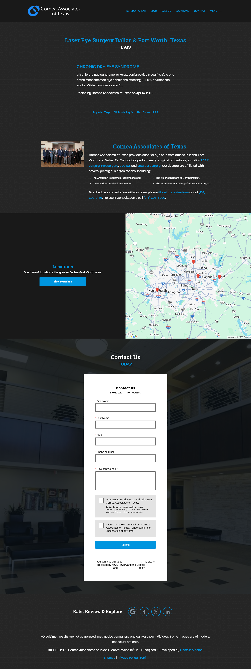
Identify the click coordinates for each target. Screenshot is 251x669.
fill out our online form (173, 192)
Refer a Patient (136, 11)
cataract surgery (149, 166)
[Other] (132, 611)
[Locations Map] (188, 276)
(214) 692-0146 (132, 561)
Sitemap (109, 658)
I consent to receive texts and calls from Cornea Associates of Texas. (129, 505)
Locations (182, 11)
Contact (199, 11)
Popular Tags (102, 112)
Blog (154, 11)
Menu (213, 10)
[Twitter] (156, 611)
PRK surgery (109, 166)
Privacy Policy (120, 512)
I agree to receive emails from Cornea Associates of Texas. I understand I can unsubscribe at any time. (128, 527)
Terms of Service (128, 567)
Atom (146, 112)
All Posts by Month (126, 112)
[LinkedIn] (167, 611)
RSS (155, 112)
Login (143, 658)
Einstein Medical (191, 650)
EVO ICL (125, 166)
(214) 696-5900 (154, 198)
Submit (125, 544)
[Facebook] (144, 611)
